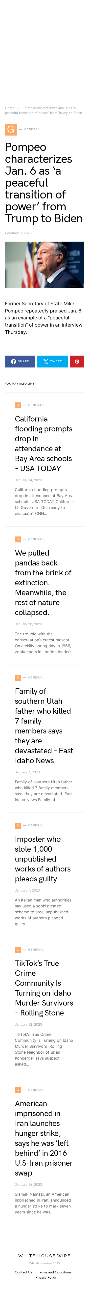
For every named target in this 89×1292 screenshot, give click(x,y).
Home (9, 108)
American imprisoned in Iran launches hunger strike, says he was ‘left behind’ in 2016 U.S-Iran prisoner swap (44, 1138)
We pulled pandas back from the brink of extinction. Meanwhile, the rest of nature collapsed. (43, 583)
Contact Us (23, 1272)
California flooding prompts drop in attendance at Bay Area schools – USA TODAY (43, 444)
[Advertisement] (44, 44)
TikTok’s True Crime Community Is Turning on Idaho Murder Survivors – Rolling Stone (44, 988)
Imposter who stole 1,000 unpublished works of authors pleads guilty (42, 859)
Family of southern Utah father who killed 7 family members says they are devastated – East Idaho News (44, 726)
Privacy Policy (46, 1277)
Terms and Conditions (54, 1272)
